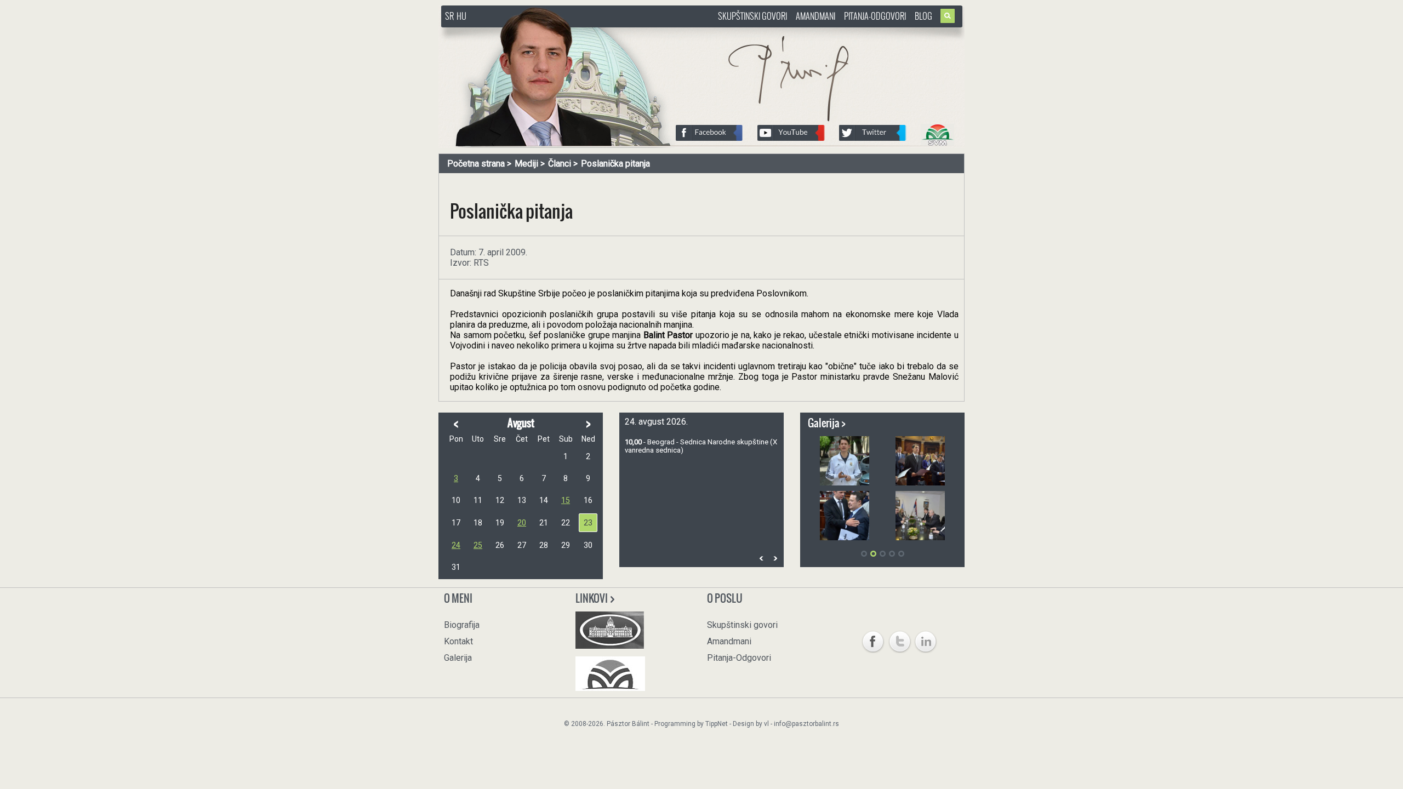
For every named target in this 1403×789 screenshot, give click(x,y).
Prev (761, 558)
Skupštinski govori (752, 16)
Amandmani (815, 16)
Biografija (462, 625)
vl (766, 724)
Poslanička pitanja (615, 163)
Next (775, 558)
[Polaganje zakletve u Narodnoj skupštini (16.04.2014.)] (920, 460)
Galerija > (827, 423)
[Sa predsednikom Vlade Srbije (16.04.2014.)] (844, 515)
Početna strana (476, 163)
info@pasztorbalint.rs (806, 724)
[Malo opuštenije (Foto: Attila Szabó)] (844, 460)
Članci (559, 163)
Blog (923, 16)
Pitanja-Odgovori (875, 16)
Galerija (458, 658)
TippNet (716, 724)
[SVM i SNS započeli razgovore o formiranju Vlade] (920, 515)
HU (461, 16)
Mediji (526, 163)
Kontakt (458, 641)
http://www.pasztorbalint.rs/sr (528, 32)
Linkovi (592, 598)
